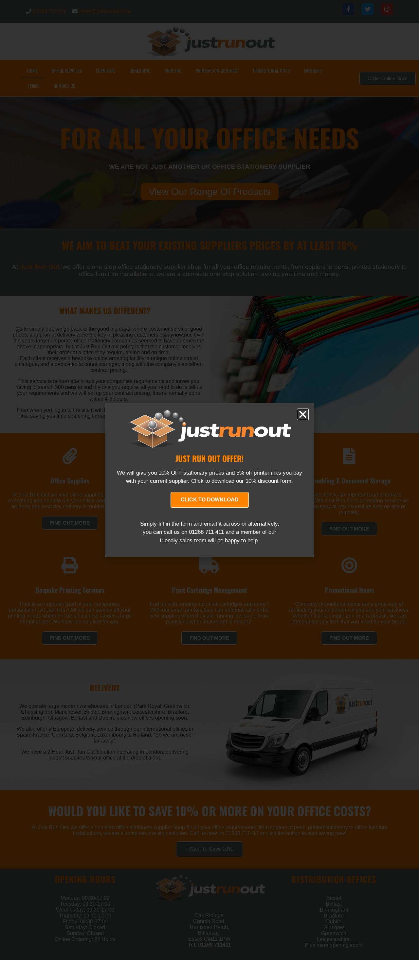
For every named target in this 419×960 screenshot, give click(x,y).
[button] (303, 414)
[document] (209, 480)
